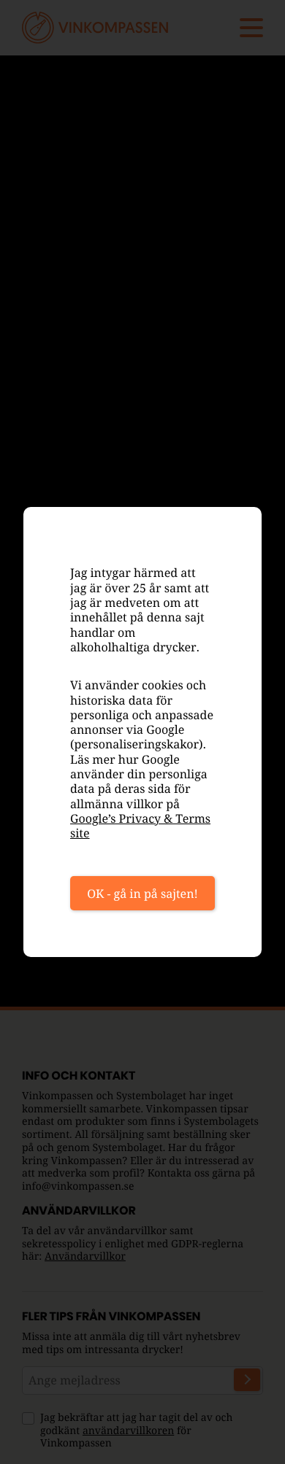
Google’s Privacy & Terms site (140, 825)
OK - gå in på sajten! (142, 894)
